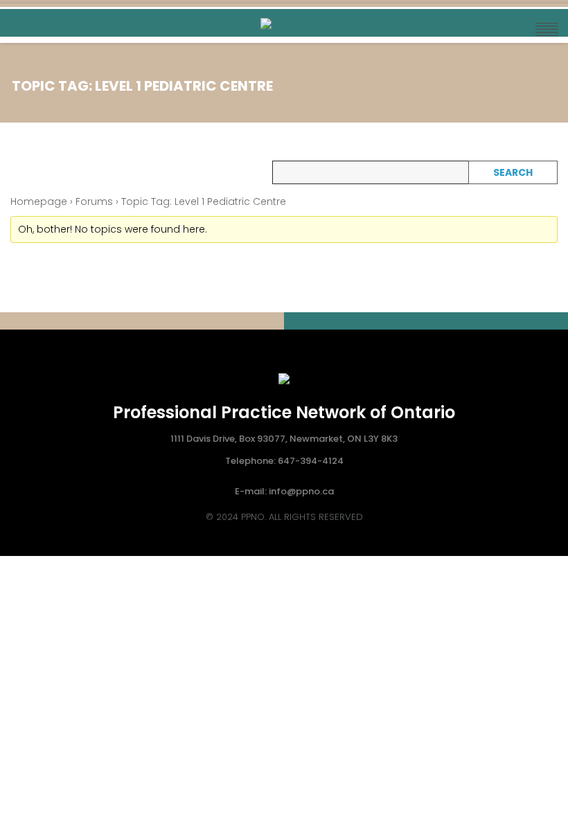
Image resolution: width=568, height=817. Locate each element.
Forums (94, 201)
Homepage (38, 201)
